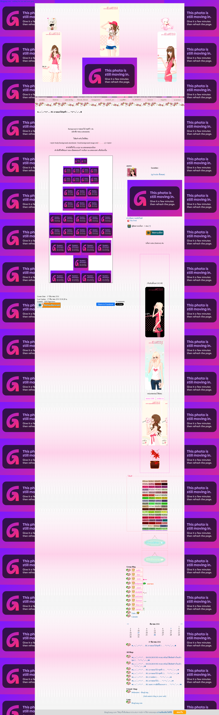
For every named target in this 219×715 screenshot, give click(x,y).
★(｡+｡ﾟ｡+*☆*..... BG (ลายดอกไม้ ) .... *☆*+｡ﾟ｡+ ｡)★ (153, 681)
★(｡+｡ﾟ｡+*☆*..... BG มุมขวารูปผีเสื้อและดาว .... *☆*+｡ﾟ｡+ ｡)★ (157, 684)
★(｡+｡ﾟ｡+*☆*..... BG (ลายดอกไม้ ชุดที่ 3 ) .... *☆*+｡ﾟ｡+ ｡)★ (155, 670)
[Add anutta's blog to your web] (154, 696)
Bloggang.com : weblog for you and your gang (17, 1)
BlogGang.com (137, 703)
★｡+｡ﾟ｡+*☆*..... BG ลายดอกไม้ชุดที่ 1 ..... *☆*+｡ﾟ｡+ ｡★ (154, 646)
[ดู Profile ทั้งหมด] (158, 174)
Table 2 (134, 613)
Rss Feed (133, 221)
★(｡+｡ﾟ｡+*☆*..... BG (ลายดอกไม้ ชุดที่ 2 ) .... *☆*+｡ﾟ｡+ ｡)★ (155, 673)
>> (182, 624)
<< (128, 624)
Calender (135, 617)
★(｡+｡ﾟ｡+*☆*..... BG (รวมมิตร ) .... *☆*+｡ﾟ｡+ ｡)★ (152, 677)
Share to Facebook (105, 304)
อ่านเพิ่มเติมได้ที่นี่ (164, 712)
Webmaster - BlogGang (140, 692)
